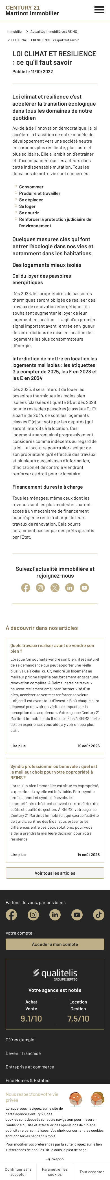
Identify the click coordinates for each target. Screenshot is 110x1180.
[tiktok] (98, 914)
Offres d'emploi (21, 1039)
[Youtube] (84, 587)
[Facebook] (25, 587)
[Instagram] (40, 587)
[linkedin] (55, 914)
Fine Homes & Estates (27, 1080)
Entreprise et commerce (30, 1066)
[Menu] (99, 9)
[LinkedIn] (69, 587)
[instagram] (33, 914)
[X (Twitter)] (55, 587)
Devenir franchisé (23, 1053)
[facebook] (11, 914)
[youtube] (77, 914)
